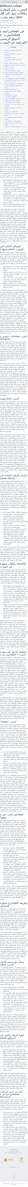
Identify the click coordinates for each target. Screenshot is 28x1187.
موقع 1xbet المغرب (9, 57)
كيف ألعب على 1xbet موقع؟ (12, 70)
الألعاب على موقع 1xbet (11, 111)
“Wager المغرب (9, 69)
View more (12, 1167)
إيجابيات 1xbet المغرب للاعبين (12, 121)
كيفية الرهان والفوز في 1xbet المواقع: (14, 78)
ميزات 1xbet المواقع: (10, 97)
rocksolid (5, 22)
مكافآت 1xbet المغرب (10, 95)
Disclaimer (14, 1184)
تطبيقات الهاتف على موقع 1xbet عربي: (15, 98)
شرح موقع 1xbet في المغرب (12, 100)
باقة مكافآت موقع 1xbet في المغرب (14, 63)
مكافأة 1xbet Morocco (11, 89)
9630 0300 (15, 1151)
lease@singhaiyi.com (15, 1152)
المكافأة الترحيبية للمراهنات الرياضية (14, 84)
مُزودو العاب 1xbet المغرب (11, 102)
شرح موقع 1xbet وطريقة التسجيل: (13, 72)
